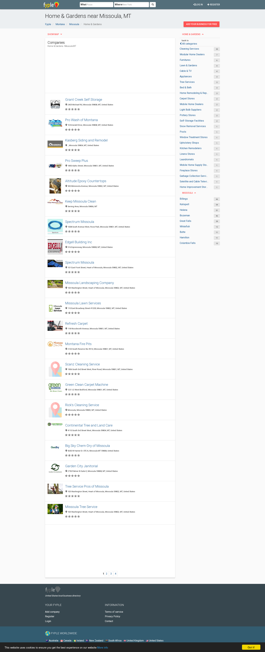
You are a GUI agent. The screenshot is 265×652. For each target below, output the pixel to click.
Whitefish (185, 226)
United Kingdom (135, 640)
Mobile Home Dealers (191, 104)
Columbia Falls (188, 243)
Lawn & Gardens (188, 65)
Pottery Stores (188, 115)
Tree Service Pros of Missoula (87, 486)
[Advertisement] (103, 71)
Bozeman (185, 215)
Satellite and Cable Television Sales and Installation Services (194, 181)
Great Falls (185, 221)
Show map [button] (53, 34)
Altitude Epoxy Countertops (85, 181)
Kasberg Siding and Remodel (86, 140)
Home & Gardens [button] (191, 34)
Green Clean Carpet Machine (86, 385)
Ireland (80, 640)
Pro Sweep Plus (76, 161)
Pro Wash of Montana (81, 120)
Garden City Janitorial (81, 466)
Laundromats (187, 159)
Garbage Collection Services (194, 176)
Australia (53, 640)
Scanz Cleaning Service (82, 364)
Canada (67, 640)
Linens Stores (187, 153)
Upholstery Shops (189, 142)
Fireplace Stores (189, 170)
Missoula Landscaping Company (89, 283)
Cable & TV (186, 71)
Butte (182, 232)
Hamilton (184, 237)
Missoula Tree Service (81, 507)
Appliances (186, 76)
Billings (184, 198)
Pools (183, 131)
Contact (109, 621)
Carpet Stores (187, 98)
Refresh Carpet (76, 323)
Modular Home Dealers (192, 54)
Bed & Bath (186, 87)
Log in (199, 4)
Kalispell (184, 204)
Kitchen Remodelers (191, 148)
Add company (52, 611)
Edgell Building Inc (78, 242)
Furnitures (185, 59)
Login (48, 621)
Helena (183, 210)
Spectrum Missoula (79, 222)
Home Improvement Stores (194, 187)
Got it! (251, 647)
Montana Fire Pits (78, 344)
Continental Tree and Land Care (89, 425)
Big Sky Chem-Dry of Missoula (87, 446)
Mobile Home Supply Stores (194, 164)
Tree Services (187, 82)
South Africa (114, 640)
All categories (189, 43)
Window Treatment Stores (193, 137)
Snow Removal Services (193, 126)
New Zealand (95, 640)
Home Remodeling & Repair (194, 93)
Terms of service (114, 611)
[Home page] (51, 4)
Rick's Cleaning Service (82, 405)
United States (155, 640)
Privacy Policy (112, 616)
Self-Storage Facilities (192, 120)
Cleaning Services (189, 48)
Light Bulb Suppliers (190, 109)
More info (102, 647)
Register (214, 4)
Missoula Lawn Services (83, 303)
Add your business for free (201, 24)
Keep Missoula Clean (80, 201)
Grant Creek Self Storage (83, 99)
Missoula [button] (187, 193)
